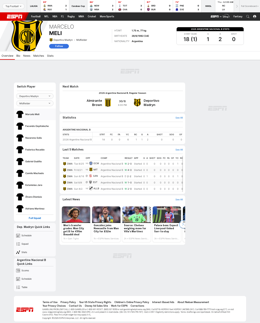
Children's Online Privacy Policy (131, 302)
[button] (247, 16)
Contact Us (75, 306)
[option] (76, 224)
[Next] (236, 6)
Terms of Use (49, 302)
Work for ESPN (119, 306)
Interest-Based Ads (163, 302)
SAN (95, 175)
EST (95, 182)
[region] (138, 137)
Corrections (137, 306)
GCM (96, 163)
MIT (95, 169)
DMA (70, 163)
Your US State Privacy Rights (95, 302)
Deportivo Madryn (63, 39)
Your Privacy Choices (54, 306)
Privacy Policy (68, 302)
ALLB (96, 188)
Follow (59, 46)
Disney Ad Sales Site (96, 306)
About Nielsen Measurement (193, 302)
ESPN (14, 16)
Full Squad (35, 218)
